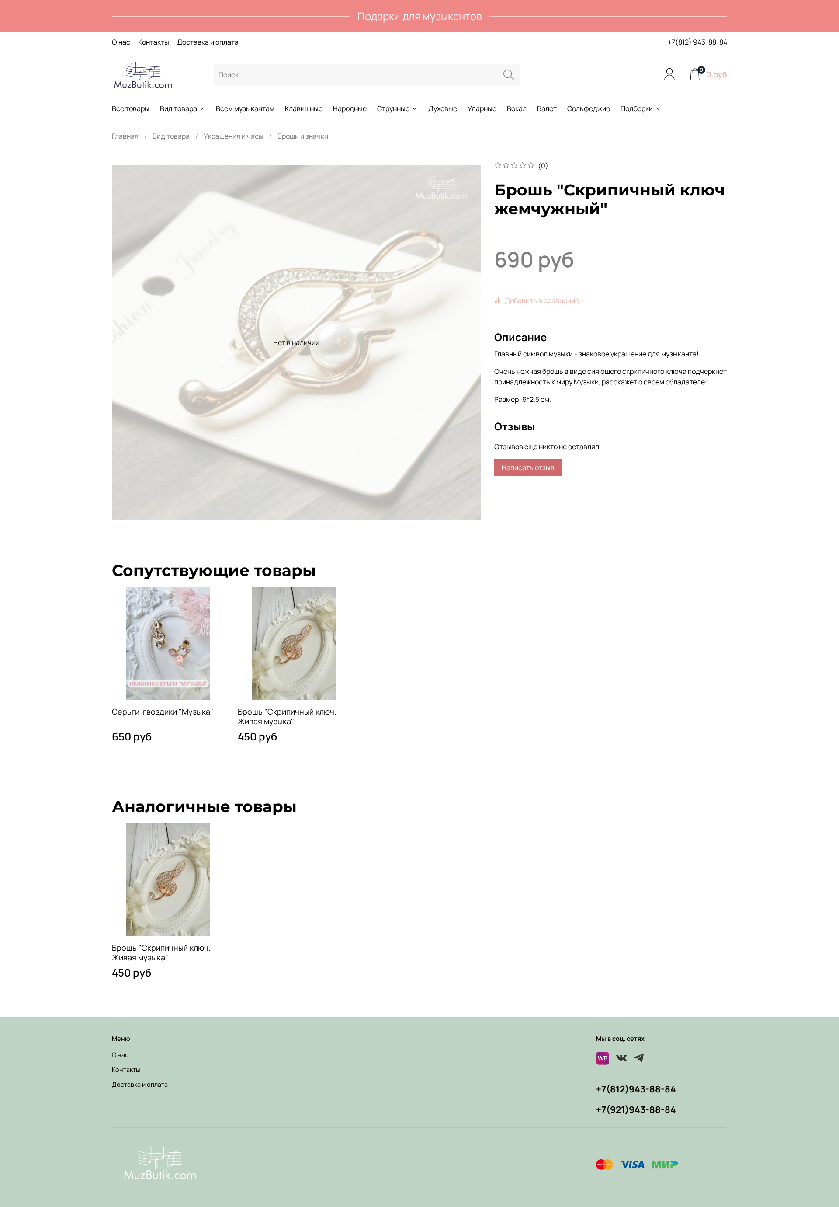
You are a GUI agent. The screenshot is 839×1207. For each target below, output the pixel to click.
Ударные (482, 108)
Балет (547, 108)
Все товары (130, 108)
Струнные (393, 108)
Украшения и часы (233, 136)
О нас (121, 42)
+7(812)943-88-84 (636, 1089)
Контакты (153, 42)
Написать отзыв (528, 467)
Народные (350, 108)
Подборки (637, 108)
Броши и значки (302, 136)
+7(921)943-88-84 (636, 1109)
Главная (125, 136)
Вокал (517, 108)
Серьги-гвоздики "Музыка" (162, 711)
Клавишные (303, 108)
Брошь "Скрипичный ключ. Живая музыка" (287, 716)
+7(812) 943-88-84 (697, 42)
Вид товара (178, 108)
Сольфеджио (588, 108)
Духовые (442, 108)
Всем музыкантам (245, 108)
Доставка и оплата (208, 42)
